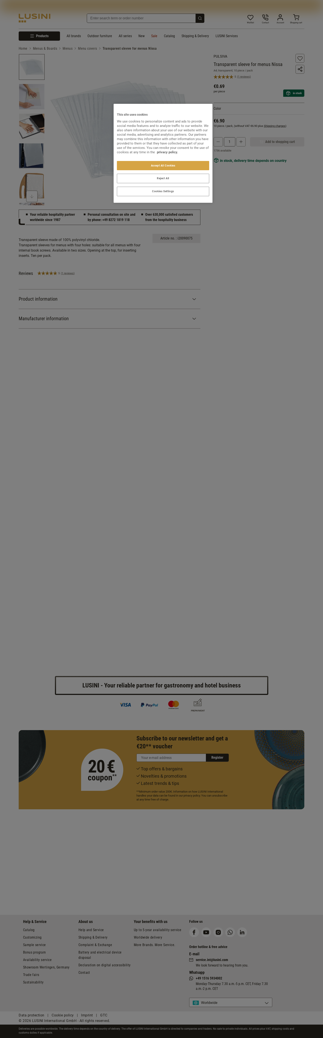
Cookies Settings (163, 191)
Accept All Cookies (163, 165)
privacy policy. (167, 152)
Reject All (163, 178)
